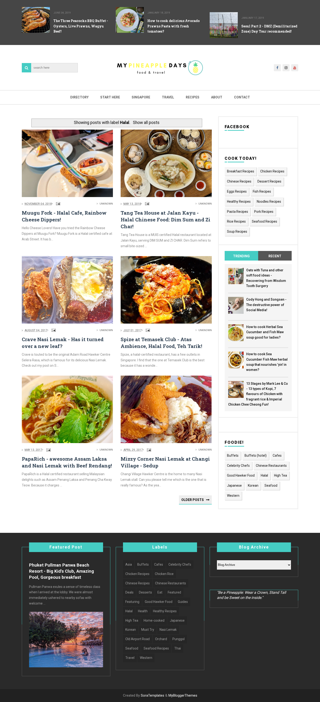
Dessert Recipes (269, 181)
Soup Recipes (237, 231)
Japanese (234, 485)
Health (143, 611)
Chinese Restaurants (271, 465)
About (216, 97)
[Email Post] (57, 203)
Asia (128, 564)
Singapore (141, 97)
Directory (79, 97)
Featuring (132, 602)
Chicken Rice (164, 574)
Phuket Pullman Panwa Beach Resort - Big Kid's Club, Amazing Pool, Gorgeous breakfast (61, 571)
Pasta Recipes (237, 211)
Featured (174, 592)
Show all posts (146, 122)
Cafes (277, 455)
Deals (129, 592)
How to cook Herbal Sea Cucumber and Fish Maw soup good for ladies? (265, 332)
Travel (168, 97)
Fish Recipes (262, 191)
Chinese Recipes (239, 181)
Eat (159, 592)
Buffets (232, 455)
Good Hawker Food (241, 475)
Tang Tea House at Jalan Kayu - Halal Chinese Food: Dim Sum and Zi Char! (165, 219)
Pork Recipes (263, 211)
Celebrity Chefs (238, 465)
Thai (177, 648)
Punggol (178, 639)
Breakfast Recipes (240, 171)
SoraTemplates (152, 695)
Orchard (161, 639)
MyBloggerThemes (182, 695)
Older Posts (192, 500)
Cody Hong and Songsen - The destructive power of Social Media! (266, 305)
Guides (183, 602)
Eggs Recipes (237, 191)
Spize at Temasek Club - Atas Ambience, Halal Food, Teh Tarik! (161, 342)
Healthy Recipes (239, 201)
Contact (242, 97)
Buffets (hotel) (256, 455)
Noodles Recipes (269, 201)
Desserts (145, 592)
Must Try (147, 629)
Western (233, 495)
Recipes (192, 97)
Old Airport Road (137, 639)
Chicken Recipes (272, 171)
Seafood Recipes (264, 221)
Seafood (270, 485)
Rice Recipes (236, 221)
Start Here (110, 97)
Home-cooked (154, 620)
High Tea (280, 475)
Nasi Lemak (168, 629)
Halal (264, 475)
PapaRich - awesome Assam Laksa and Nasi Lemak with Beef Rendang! (67, 462)
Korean (253, 485)
